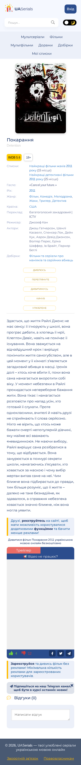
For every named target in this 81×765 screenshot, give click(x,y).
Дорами (45, 45)
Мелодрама (63, 196)
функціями (43, 529)
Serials (24, 9)
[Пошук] (52, 22)
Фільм (33, 196)
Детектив (59, 200)
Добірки (65, 45)
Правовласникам (59, 758)
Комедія (46, 196)
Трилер (45, 200)
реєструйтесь (33, 521)
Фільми (56, 37)
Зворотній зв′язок (22, 758)
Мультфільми (22, 45)
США (33, 206)
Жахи (33, 200)
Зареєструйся (22, 664)
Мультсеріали (32, 37)
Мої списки (42, 53)
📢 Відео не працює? (40, 556)
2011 (32, 190)
